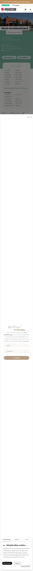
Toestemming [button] (6, 539)
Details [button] (16, 539)
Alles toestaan (7, 563)
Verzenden (16, 358)
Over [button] (27, 539)
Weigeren (17, 563)
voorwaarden (26, 341)
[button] (16, 2)
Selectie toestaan (25, 566)
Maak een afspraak (21, 88)
